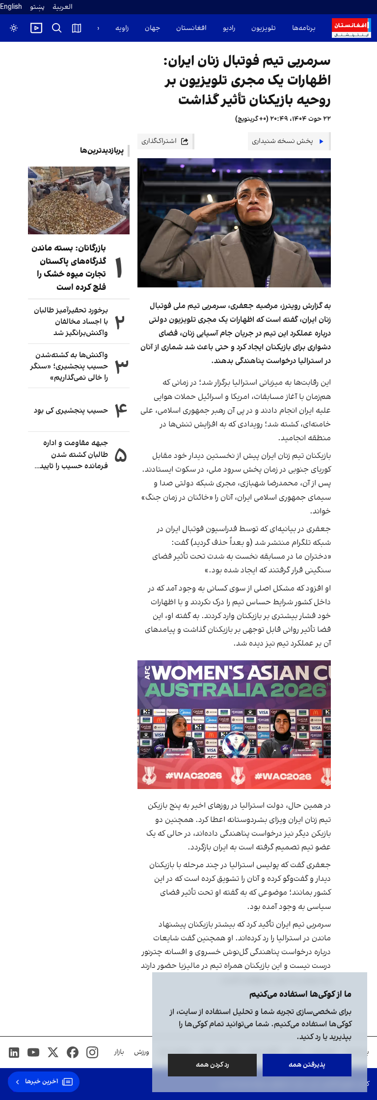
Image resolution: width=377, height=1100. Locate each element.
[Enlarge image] (233, 724)
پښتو (37, 7)
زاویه (122, 28)
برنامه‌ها (304, 28)
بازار (119, 1052)
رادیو (229, 28)
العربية (63, 7)
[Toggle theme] (14, 28)
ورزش (141, 1052)
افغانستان (191, 28)
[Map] (76, 28)
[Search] (57, 28)
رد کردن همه (212, 1065)
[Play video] (36, 28)
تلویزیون (263, 28)
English (11, 7)
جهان (152, 28)
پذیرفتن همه (307, 1065)
